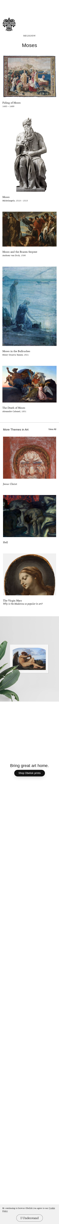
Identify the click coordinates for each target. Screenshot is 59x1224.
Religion (29, 35)
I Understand (30, 1218)
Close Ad (35, 2)
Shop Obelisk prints (29, 773)
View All (52, 429)
